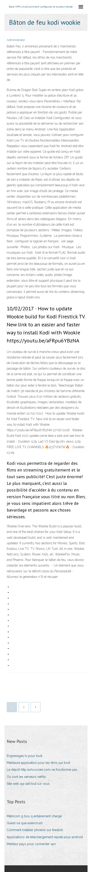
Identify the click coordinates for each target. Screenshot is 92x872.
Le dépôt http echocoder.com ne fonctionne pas (42, 769)
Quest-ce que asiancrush (25, 823)
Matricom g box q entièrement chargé (34, 816)
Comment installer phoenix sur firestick (35, 830)
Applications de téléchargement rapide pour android (45, 837)
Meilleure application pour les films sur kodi (38, 763)
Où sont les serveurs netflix (26, 777)
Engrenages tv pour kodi (24, 756)
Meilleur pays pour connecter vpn (31, 844)
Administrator (16, 40)
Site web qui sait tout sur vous (28, 783)
